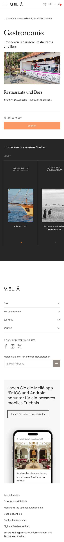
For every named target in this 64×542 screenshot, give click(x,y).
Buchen (32, 125)
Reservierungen (12, 311)
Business (8, 320)
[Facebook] (6, 346)
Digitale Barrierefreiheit (16, 526)
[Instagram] (13, 346)
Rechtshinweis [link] (12, 495)
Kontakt (8, 328)
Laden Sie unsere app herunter (28, 414)
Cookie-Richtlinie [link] (13, 513)
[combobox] (52, 4)
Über (6, 303)
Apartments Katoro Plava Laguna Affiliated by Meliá (30, 18)
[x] (19, 346)
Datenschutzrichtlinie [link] (15, 501)
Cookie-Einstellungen (15, 520)
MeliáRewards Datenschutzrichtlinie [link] (23, 507)
